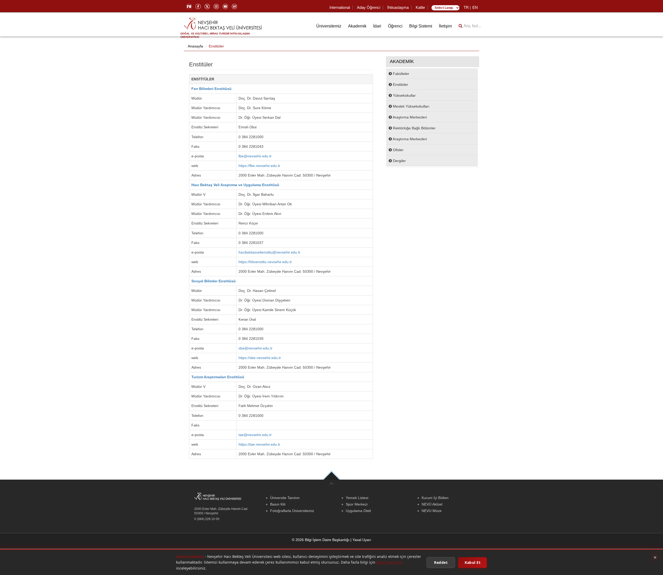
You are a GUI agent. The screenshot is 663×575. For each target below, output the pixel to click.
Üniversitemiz (328, 26)
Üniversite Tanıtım (285, 498)
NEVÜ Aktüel (432, 504)
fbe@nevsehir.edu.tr (255, 156)
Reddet (441, 562)
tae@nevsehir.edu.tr (255, 435)
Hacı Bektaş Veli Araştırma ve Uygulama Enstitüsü (235, 185)
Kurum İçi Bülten (435, 498)
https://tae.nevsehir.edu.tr (259, 444)
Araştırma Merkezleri (409, 117)
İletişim (445, 26)
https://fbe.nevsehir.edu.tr (259, 166)
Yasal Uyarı (361, 540)
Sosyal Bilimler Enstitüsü (213, 281)
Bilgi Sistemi (420, 26)
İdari (377, 26)
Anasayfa (195, 46)
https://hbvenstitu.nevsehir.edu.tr (265, 262)
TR (466, 7)
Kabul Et (472, 562)
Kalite (420, 7)
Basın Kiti (277, 504)
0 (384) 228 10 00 (206, 519)
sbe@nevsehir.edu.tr (255, 348)
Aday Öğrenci (368, 7)
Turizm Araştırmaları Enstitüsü (217, 377)
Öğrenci (395, 26)
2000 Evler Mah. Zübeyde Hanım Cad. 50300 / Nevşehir (221, 511)
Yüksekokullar (404, 95)
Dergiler (399, 161)
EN (475, 7)
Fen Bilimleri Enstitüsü (211, 89)
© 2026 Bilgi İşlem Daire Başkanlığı (320, 540)
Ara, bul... (472, 26)
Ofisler (397, 150)
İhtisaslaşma (398, 7)
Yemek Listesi (357, 498)
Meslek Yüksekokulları (410, 106)
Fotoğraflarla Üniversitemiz (292, 511)
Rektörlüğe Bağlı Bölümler (414, 128)
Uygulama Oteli (358, 511)
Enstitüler (216, 46)
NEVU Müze (432, 511)
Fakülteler (400, 74)
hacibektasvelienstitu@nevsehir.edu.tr (269, 252)
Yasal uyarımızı (389, 562)
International (339, 7)
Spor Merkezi (356, 504)
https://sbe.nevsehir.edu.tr (260, 358)
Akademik (357, 26)
